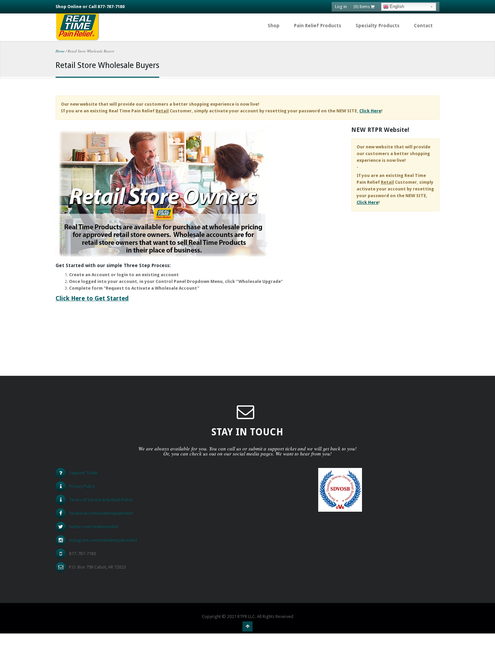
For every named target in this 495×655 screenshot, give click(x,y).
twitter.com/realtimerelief (94, 526)
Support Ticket (83, 472)
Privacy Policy (82, 486)
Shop (273, 25)
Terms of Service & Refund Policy (100, 499)
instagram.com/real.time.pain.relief (103, 540)
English (397, 6)
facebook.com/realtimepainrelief (101, 513)
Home (60, 50)
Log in (341, 6)
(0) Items (362, 6)
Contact (423, 25)
